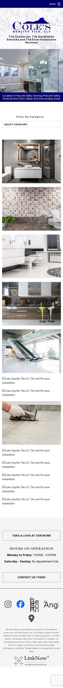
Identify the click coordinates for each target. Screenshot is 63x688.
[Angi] (51, 604)
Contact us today (32, 577)
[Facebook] (20, 604)
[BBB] (34, 604)
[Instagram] (8, 604)
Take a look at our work (31, 535)
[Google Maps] (31, 618)
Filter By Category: (30, 116)
